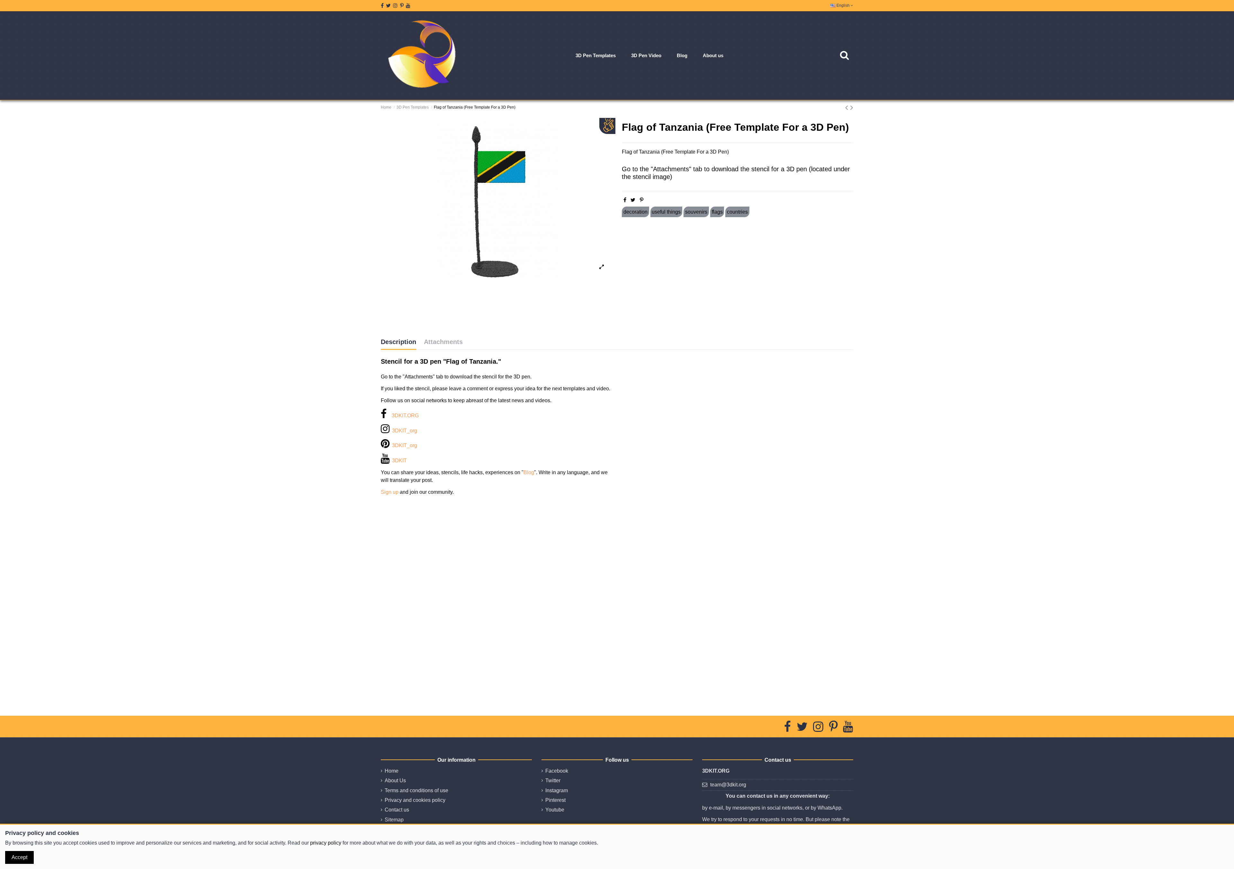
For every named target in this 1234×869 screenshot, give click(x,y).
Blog (528, 472)
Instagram (556, 790)
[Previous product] (847, 107)
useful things (666, 212)
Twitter (552, 780)
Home (391, 771)
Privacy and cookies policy (415, 800)
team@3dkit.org (728, 784)
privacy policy (325, 843)
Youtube (554, 809)
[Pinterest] (641, 200)
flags (717, 212)
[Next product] (851, 107)
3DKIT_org (404, 430)
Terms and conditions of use (416, 790)
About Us (395, 780)
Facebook (556, 771)
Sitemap (394, 819)
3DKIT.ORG (405, 415)
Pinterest (555, 800)
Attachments (443, 341)
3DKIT (399, 460)
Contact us (397, 809)
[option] (496, 200)
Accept (19, 857)
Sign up (389, 492)
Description (398, 341)
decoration (635, 212)
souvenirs (696, 212)
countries (737, 212)
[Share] (624, 200)
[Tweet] (632, 200)
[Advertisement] (737, 278)
